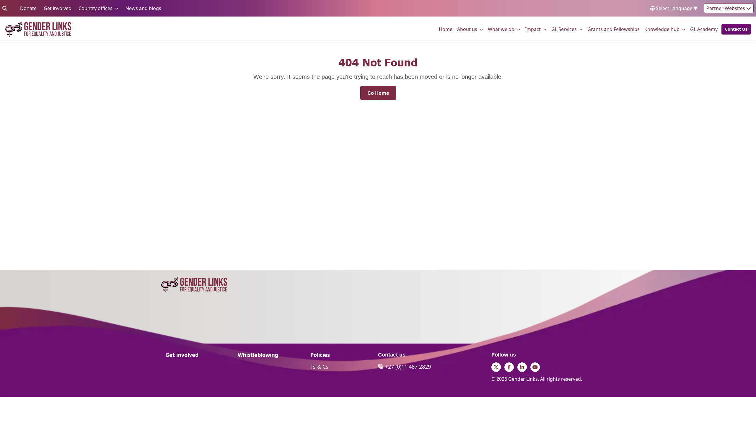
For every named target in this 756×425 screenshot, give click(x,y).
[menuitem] (445, 29)
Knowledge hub (662, 29)
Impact (533, 29)
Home (445, 29)
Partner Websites (726, 8)
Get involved (57, 8)
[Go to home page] (38, 29)
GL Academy (704, 29)
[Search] (4, 8)
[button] (734, 29)
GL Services (564, 29)
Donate (28, 8)
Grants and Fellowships (613, 29)
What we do (501, 29)
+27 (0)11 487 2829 (408, 366)
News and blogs (143, 8)
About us (467, 29)
